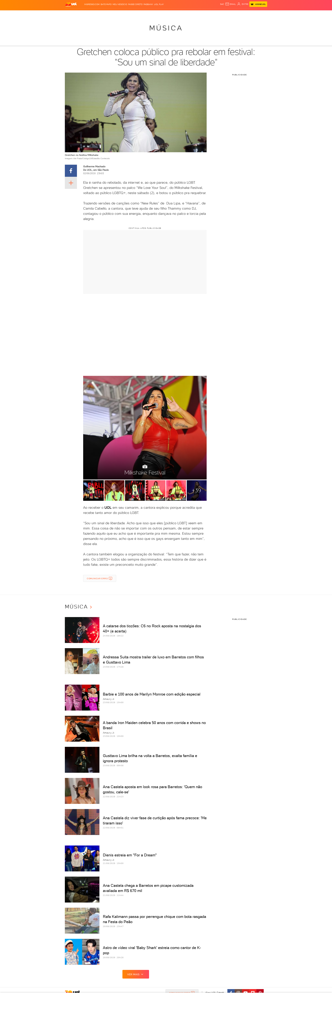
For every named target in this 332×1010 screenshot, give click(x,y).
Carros (126, 14)
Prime (239, 14)
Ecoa (205, 14)
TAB (233, 14)
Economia (137, 14)
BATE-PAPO (106, 4)
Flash (82, 14)
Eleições (92, 14)
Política (115, 14)
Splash (169, 14)
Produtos (71, 14)
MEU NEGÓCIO (120, 4)
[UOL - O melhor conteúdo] (71, 4)
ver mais (133, 974)
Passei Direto (135, 4)
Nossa (226, 14)
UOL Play (159, 4)
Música (166, 28)
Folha (148, 14)
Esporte (158, 14)
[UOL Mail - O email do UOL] (230, 4)
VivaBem (191, 14)
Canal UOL (215, 14)
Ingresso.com (92, 4)
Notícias (104, 14)
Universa (179, 14)
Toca (246, 14)
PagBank (148, 4)
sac (222, 4)
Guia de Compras (261, 14)
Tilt (199, 14)
